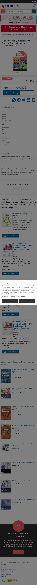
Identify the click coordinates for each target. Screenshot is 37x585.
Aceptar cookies (27, 300)
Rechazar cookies (10, 300)
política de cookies (22, 296)
